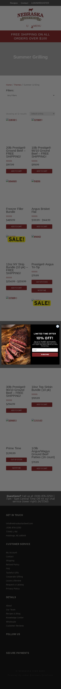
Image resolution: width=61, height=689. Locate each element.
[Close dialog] (57, 326)
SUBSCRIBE (45, 354)
